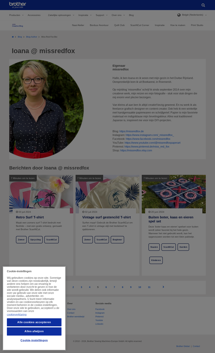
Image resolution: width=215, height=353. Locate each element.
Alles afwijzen (34, 331)
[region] (34, 308)
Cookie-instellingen (34, 340)
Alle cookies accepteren (34, 322)
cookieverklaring (17, 314)
